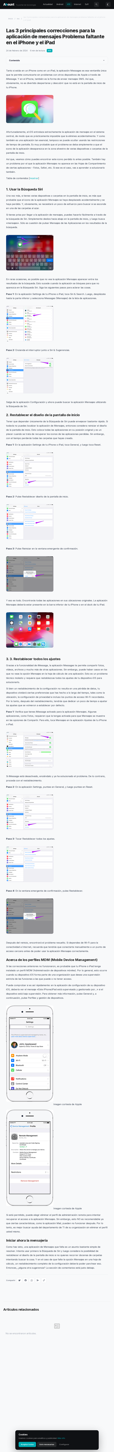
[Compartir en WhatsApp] (31, 1280)
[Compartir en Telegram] (37, 1280)
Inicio (10, 18)
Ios (18, 18)
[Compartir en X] (19, 1280)
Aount (8, 4)
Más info (61, 1438)
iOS (68, 4)
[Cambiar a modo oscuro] (108, 4)
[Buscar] (96, 4)
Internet (77, 4)
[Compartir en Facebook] (25, 1280)
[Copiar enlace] (43, 1280)
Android (59, 4)
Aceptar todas (27, 1444)
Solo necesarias (46, 1444)
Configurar (64, 1444)
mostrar (34, 178)
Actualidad (48, 4)
